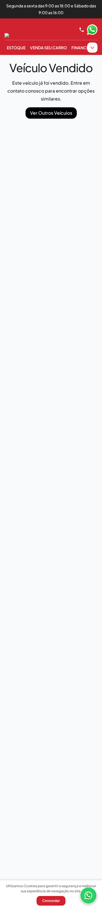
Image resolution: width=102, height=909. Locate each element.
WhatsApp (92, 29)
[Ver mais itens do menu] (92, 47)
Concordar (51, 901)
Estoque (16, 47)
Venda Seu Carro (48, 47)
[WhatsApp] (88, 895)
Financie (80, 47)
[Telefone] (81, 30)
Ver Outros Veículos (51, 113)
